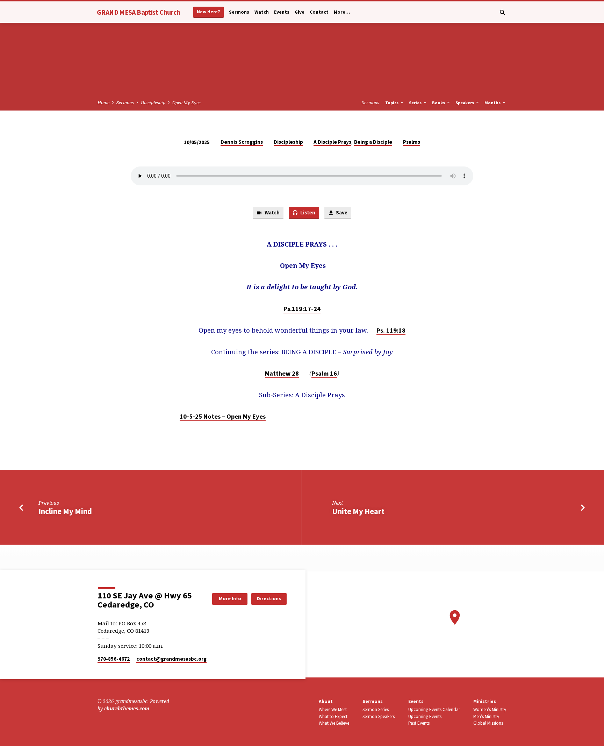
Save (341, 212)
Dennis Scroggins (242, 141)
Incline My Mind (65, 511)
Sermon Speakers (378, 716)
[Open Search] (502, 12)
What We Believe (334, 723)
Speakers (465, 102)
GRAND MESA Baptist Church (138, 12)
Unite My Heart (358, 511)
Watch (261, 12)
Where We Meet (333, 709)
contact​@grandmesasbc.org (171, 658)
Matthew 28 (282, 373)
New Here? (208, 12)
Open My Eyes (186, 103)
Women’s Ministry (489, 709)
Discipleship (153, 103)
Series (416, 102)
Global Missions (488, 723)
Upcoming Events (424, 716)
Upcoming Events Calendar (434, 709)
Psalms (411, 141)
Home (103, 103)
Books (439, 102)
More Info (230, 598)
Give (299, 12)
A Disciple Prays (332, 141)
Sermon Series (375, 709)
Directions (269, 598)
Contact (319, 12)
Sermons (239, 12)
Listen (307, 212)
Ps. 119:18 (390, 330)
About (326, 701)
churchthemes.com (126, 708)
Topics (392, 102)
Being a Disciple (373, 141)
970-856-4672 (114, 658)
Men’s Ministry (486, 716)
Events (281, 12)
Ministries (484, 701)
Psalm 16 (324, 373)
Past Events (419, 723)
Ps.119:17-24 (302, 309)
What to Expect (333, 716)
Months (493, 102)
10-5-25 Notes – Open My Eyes (223, 416)
